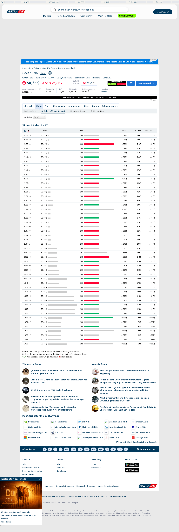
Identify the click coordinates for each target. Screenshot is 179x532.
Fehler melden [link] (28, 474)
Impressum (49, 486)
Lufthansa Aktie (116, 432)
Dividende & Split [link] (98, 111)
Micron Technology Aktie (65, 427)
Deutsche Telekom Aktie (92, 432)
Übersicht (28, 106)
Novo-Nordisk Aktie (117, 427)
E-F (66, 449)
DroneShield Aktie (63, 437)
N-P (93, 449)
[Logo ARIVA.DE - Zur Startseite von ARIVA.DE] (147, 486)
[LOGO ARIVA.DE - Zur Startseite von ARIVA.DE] (16, 11)
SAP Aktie (86, 422)
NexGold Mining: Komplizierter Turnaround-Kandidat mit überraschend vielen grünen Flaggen (128, 408)
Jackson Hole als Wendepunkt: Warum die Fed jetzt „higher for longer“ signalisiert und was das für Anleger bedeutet (57, 399)
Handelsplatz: (27, 117)
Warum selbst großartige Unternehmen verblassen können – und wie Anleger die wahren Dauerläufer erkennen (125, 390)
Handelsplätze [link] (30, 111)
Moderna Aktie (34, 427)
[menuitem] (38, 464)
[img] (40, 89)
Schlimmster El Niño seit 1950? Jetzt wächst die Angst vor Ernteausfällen (59, 381)
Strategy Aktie (142, 437)
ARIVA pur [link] (61, 467)
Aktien (36, 68)
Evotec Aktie (141, 427)
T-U (113, 449)
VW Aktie (59, 432)
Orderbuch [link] (71, 68)
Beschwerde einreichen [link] (32, 471)
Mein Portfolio (105, 15)
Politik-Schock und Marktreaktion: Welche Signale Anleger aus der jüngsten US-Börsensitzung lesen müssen (128, 381)
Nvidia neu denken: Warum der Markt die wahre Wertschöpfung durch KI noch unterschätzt (53, 408)
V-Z (120, 449)
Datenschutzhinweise (65, 486)
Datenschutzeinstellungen (108, 486)
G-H (73, 449)
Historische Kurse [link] (77, 111)
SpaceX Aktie (61, 422)
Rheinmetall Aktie (90, 427)
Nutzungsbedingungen (85, 486)
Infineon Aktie (142, 422)
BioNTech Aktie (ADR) (118, 422)
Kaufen (112, 84)
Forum (95, 106)
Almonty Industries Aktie (92, 437)
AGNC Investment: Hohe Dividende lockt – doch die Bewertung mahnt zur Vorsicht (124, 399)
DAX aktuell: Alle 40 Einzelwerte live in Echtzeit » (136, 442)
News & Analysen (66, 15)
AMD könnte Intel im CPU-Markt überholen (51, 390)
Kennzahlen (59, 106)
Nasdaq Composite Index (105, 91)
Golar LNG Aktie (48, 68)
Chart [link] (47, 106)
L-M (86, 449)
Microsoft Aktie (34, 437)
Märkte (47, 15)
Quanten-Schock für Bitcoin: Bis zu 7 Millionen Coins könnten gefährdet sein (56, 372)
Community (86, 15)
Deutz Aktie (114, 437)
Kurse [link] (60, 68)
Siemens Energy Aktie (37, 432)
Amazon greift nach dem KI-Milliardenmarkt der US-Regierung (125, 372)
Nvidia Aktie (33, 422)
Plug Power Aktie (143, 432)
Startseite (26, 68)
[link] (112, 84)
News (86, 106)
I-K (80, 449)
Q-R (100, 449)
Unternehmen (74, 106)
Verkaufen (121, 84)
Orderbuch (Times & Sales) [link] (53, 111)
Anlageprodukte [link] (110, 106)
